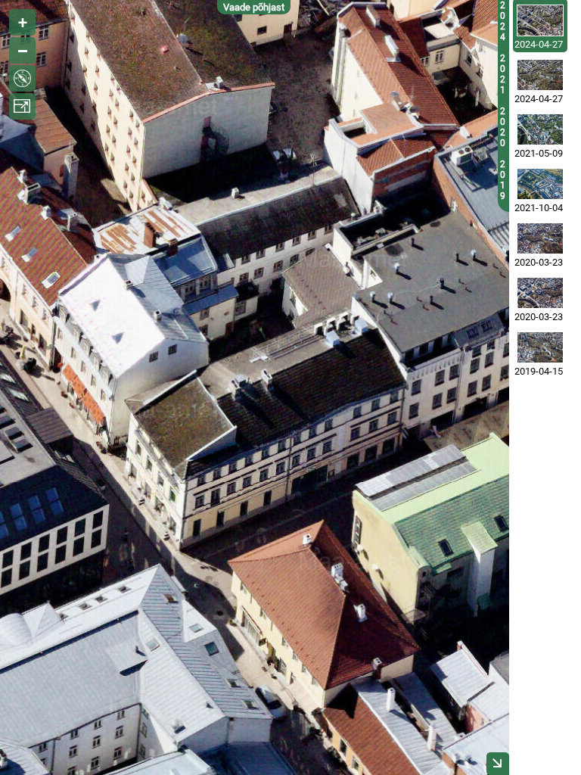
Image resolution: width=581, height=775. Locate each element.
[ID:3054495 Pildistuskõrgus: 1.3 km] (540, 293)
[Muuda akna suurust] (22, 106)
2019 (502, 180)
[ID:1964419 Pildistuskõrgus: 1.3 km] (540, 347)
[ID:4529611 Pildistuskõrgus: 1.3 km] (540, 129)
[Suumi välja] (22, 50)
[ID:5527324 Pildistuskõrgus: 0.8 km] (540, 184)
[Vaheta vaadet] (22, 78)
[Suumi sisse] (22, 22)
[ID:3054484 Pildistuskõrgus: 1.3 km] (540, 238)
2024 (502, 21)
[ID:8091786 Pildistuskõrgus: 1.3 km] (540, 75)
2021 (502, 74)
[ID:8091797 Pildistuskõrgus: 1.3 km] (540, 20)
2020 (502, 127)
